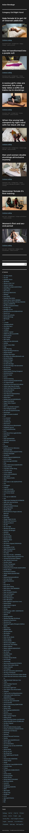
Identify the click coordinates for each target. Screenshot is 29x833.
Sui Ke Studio (7, 659)
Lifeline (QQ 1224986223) (10, 474)
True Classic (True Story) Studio (12, 689)
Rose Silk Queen (8, 599)
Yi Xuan (6, 768)
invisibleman (7, 421)
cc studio (6, 322)
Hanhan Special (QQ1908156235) (12, 399)
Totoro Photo (7, 685)
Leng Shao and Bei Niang (10, 468)
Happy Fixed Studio (9, 401)
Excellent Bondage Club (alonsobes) (13, 365)
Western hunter (8, 714)
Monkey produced (8, 523)
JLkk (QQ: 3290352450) (9, 440)
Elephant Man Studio (9, 354)
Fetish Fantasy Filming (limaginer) (13, 371)
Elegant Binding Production (11, 350)
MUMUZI (6, 532)
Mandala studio (8, 504)
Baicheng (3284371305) (10, 292)
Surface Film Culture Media (11, 665)
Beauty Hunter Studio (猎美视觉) (12, 300)
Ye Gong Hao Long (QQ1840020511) (13, 764)
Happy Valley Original (10, 403)
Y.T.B (5, 757)
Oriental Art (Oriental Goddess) (12, 558)
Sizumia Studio (8, 640)
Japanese (10, 821)
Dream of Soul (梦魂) (9, 345)
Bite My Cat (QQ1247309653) (11, 305)
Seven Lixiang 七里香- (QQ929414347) (13, 611)
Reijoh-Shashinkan (9, 581)
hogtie (4, 821)
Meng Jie (6, 515)
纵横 (5, 800)
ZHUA (5, 788)
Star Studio (6, 652)
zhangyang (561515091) (10, 787)
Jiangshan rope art (9, 427)
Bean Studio (7, 296)
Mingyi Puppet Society (10, 519)
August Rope (7, 289)
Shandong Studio (8, 616)
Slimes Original (8, 646)
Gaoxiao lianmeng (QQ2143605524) (13, 380)
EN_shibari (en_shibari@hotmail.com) (14, 356)
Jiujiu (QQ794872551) (9, 438)
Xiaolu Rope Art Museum (10, 730)
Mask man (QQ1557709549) (11, 506)
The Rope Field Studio (10, 672)
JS (4, 444)
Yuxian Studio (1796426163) (11, 779)
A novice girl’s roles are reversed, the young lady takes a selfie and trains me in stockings (13, 86)
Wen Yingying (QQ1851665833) (11, 710)
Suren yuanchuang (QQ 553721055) (13, 663)
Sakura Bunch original (10, 605)
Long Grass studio (8, 489)
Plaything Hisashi (8, 566)
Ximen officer (7, 742)
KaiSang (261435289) (9, 453)
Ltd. (5, 494)
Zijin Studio (7, 790)
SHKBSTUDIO (7, 629)
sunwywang (7, 661)
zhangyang (7, 785)
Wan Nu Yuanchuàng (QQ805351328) (13, 704)
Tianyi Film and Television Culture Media (15, 674)
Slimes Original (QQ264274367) (12, 648)
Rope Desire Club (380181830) (11, 588)
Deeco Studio (7, 337)
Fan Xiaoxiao (7, 367)
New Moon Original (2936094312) (12, 543)
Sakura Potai (7, 607)
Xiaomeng (6, 732)
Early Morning (8, 348)
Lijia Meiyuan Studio (9, 478)
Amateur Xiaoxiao (8, 285)
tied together (12, 77)
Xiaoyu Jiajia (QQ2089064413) (11, 740)
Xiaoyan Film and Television (11, 736)
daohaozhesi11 (7, 335)
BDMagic (6, 294)
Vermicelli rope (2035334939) (11, 700)
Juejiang (6, 446)
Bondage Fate (7, 307)
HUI (5, 416)
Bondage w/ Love (8, 309)
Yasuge (5, 762)
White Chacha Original (10, 715)
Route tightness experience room (13, 601)
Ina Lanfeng (7, 420)
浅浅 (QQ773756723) (9, 798)
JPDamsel (6, 442)
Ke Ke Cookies (7, 459)
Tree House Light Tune (10, 687)
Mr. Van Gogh (7, 526)
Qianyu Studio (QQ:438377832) (11, 573)
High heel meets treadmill (11, 414)
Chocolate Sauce (8, 326)
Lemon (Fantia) (8, 466)
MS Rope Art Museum (9, 528)
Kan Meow (6, 455)
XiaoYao (6, 738)
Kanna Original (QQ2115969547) (12, 457)
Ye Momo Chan (8, 766)
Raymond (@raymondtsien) (11, 577)
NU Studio (6, 553)
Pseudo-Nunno (8, 569)
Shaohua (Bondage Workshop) (12, 618)
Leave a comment (11, 45)
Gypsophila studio (9, 395)
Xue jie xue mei (8, 751)
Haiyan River (7, 397)
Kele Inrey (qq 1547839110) (10, 461)
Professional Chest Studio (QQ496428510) (15, 567)
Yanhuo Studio (7, 760)
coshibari (6, 330)
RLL (5, 582)
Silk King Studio (8, 631)
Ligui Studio (7, 476)
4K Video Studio (8, 275)
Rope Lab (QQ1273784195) (10, 592)
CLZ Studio (6, 328)
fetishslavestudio (8, 373)
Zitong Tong (7, 792)
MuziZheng (7, 534)
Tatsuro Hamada (8, 667)
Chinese (4, 45)
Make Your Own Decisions (11, 502)
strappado (5, 824)
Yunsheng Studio (8, 775)
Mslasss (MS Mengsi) (9, 530)
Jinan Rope (7, 435)
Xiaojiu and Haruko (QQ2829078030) (13, 728)
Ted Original (7, 669)
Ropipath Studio (8, 596)
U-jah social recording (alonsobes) (13, 693)
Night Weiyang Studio (9, 549)
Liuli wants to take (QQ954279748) (13, 481)
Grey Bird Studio (8, 391)
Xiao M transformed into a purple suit (14, 52)
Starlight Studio (8, 654)
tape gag (4, 149)
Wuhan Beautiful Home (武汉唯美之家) (14, 721)
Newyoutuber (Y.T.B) (9, 547)
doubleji (6, 343)
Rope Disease (7, 590)
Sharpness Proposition (10, 620)
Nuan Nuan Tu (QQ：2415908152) (12, 554)
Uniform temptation (9, 699)
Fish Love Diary (8, 375)
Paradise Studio (8, 562)
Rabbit (5, 575)
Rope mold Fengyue (9, 594)
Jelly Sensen (7, 423)
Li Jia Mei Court (8, 470)
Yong (5, 772)
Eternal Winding (8, 358)
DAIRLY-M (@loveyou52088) (11, 333)
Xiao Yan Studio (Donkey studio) (12, 727)
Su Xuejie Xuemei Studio (10, 657)
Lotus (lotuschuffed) (9, 491)
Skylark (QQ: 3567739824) (10, 644)
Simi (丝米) (6, 635)
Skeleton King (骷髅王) (10, 642)
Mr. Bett (6, 524)
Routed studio (7, 603)
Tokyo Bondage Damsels (10, 684)
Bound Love (7, 313)
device (10, 816)
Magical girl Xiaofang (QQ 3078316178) (14, 500)
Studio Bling (7, 655)
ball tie (10, 813)
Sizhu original (7, 639)
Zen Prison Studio (8, 781)
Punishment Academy (9, 571)
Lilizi (5, 479)
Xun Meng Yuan (8, 753)
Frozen (5, 377)
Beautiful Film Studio (9, 298)
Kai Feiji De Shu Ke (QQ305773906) (13, 451)
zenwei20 (6, 783)
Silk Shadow (7, 633)
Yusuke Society (8, 777)
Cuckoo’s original (8, 332)
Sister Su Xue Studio (9, 637)
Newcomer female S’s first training (13, 192)
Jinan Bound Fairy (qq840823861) (12, 433)
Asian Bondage (8, 5)
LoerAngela (7, 485)
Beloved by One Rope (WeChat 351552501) (14, 302)
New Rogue (7, 545)
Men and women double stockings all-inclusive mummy (14, 157)
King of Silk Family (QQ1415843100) (13, 465)
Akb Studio (6, 281)
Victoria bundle (8, 702)
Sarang (5, 609)
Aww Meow (7, 290)
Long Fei (6, 487)
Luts (5, 498)
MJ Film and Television (10, 521)
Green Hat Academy (9, 390)
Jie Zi (5, 431)
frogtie (24, 147)
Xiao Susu (6, 725)
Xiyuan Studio (7, 749)
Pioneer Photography (9, 564)
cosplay (5, 816)
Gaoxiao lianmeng (9, 378)
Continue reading (7, 40)
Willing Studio (7, 717)
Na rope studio (8, 536)
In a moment (7, 418)
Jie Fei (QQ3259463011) (9, 429)
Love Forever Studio (9, 493)
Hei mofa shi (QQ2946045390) (12, 410)
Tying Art (6, 691)
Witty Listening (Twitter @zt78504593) (14, 719)
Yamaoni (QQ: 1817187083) (10, 758)
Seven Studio (7, 612)
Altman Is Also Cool (9, 283)
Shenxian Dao (7, 622)
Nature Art (6, 541)
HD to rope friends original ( (11, 406)
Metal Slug (6, 517)
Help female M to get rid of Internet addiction (14, 19)
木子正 (5, 796)
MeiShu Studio (7, 509)
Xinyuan (6, 747)
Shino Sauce (7, 627)
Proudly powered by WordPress (17, 830)
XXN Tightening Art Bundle (11, 755)
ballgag (21, 43)
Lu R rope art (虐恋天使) (10, 496)
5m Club (6, 277)
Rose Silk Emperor (9, 597)
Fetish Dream (7, 369)
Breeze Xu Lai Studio (9, 315)
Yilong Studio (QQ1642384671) (11, 770)
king (5, 463)
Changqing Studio (8, 324)
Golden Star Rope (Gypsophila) (12, 388)
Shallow (6, 614)
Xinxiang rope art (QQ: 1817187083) (13, 745)
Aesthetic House (8, 279)
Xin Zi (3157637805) (9, 743)
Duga (5, 347)
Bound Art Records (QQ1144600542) (13, 311)
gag (20, 816)
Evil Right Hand (15, 43)
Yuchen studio (7, 773)
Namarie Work (7, 538)
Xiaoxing (6, 734)
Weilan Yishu (7, 708)
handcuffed (6, 818)
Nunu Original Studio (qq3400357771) (13, 556)
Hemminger (7, 412)
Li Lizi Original (8, 472)
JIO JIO (5, 436)
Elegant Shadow (8, 352)
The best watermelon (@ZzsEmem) (13, 670)
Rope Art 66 (7, 584)
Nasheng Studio (8, 539)
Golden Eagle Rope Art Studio (11, 386)
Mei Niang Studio (8, 508)
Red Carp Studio (8, 579)
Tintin (5, 682)
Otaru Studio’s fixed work (10, 560)
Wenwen (6, 712)
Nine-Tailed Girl (8, 551)
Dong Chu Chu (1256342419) (11, 341)
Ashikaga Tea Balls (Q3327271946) (13, 287)
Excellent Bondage (9, 363)
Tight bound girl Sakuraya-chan (12, 680)
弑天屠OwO (6, 794)
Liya (5, 483)
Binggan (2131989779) (9, 304)
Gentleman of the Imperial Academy (13, 384)
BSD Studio (6, 318)
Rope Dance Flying (9, 586)
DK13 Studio (7, 339)
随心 (5, 802)
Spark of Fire (7, 650)
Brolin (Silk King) (8, 317)
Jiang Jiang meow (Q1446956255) (12, 425)
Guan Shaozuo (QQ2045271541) (12, 393)
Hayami (6, 405)
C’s (4, 320)
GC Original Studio (9, 382)
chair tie (16, 813)
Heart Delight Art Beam (10, 408)
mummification (5, 77)
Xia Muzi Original (8, 723)
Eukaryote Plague (8, 360)
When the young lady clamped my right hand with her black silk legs (13, 122)
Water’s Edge (7, 706)
